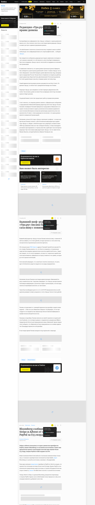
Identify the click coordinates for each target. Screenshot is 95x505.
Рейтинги (36, 1)
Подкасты (48, 1)
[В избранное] (38, 137)
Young (71, 1)
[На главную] (4, 1)
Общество (44, 184)
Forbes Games (26, 1)
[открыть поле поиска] (84, 2)
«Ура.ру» (21, 54)
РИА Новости (33, 242)
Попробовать (47, 33)
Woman (62, 1)
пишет (55, 431)
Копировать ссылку (56, 35)
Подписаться (25, 162)
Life (57, 1)
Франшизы (42, 1)
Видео (53, 1)
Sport (67, 1)
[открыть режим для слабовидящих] (52, 23)
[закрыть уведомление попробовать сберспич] (55, 27)
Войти (79, 1)
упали (28, 478)
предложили (34, 437)
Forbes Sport (23, 184)
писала (31, 443)
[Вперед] (64, 140)
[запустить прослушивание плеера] (55, 23)
